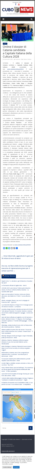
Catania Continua (27, 59)
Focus (5, 43)
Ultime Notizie (9, 276)
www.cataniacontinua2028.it (15, 69)
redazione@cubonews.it (8, 451)
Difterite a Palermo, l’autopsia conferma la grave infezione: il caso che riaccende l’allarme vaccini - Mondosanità (15, 342)
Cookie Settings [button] (7, 467)
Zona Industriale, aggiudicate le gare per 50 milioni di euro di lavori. (17, 257)
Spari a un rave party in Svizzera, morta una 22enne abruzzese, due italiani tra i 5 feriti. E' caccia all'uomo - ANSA (16, 296)
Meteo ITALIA (17, 389)
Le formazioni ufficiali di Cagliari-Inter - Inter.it (14, 285)
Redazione (18, 59)
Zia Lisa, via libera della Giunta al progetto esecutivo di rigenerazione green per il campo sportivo (17, 268)
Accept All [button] (16, 467)
